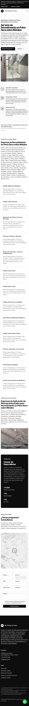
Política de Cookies (5, 670)
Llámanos (19, 48)
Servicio (17, 575)
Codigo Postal (6, 587)
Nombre (5, 575)
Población (18, 587)
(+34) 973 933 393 (5, 657)
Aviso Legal (3, 668)
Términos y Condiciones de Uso (13, 602)
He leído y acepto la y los (15, 602)
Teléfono (17, 581)
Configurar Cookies (6, 677)
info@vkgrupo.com (5, 659)
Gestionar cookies (15, 6)
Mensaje (5, 593)
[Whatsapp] (25, 702)
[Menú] (27, 11)
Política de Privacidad (19, 601)
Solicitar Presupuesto (7, 48)
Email (4, 581)
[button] (14, 550)
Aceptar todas (4, 6)
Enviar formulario (14, 606)
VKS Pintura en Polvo (10, 11)
